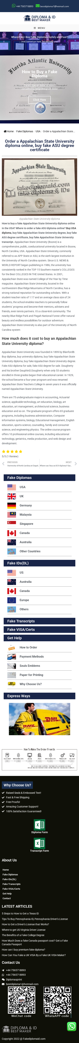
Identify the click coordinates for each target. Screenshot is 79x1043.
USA (38, 131)
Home (10, 131)
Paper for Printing (31, 675)
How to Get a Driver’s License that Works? (25, 924)
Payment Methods (32, 656)
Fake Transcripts (21, 621)
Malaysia (26, 514)
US (22, 572)
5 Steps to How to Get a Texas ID (20, 913)
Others (24, 609)
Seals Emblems (30, 666)
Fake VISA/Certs (21, 629)
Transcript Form (39, 850)
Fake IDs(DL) (18, 563)
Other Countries (30, 551)
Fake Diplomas (24, 131)
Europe (24, 600)
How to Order (28, 647)
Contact (7, 898)
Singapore (26, 524)
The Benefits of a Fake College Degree (23, 935)
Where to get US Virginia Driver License (23, 929)
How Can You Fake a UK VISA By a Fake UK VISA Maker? (34, 955)
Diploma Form (39, 832)
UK (22, 496)
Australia (26, 542)
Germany (26, 505)
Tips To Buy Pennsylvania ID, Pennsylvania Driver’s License (35, 919)
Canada (25, 533)
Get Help (7, 893)
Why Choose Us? (31, 684)
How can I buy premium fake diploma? (23, 949)
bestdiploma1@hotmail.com (54, 6)
